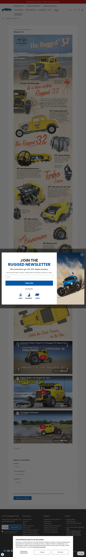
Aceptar (42, 552)
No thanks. (29, 289)
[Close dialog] (82, 254)
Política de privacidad (39, 547)
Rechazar (60, 552)
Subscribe (29, 283)
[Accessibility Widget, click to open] (2, 554)
